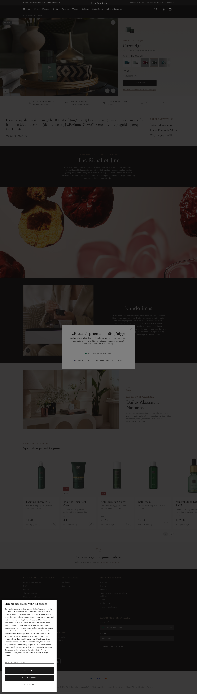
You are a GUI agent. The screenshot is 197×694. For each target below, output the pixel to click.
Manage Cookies (29, 685)
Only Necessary (29, 678)
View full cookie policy (16, 662)
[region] (29, 646)
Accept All (29, 670)
